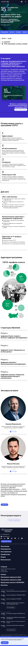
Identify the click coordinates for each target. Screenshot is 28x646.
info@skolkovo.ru (6, 536)
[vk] (11, 538)
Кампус (3, 574)
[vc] (18, 538)
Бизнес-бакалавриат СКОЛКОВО (14, 599)
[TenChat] (22, 538)
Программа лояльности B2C (11, 577)
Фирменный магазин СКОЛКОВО (12, 582)
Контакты (4, 585)
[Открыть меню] (25, 1)
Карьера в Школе (4, 570)
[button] (13, 448)
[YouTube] (8, 538)
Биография (14, 431)
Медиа (3, 557)
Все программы (10, 607)
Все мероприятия (11, 629)
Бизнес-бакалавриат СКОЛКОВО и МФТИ (16, 595)
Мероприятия (6, 549)
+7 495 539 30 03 (5, 534)
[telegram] (4, 538)
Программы (5, 546)
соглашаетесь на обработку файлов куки (14, 639)
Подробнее (4, 504)
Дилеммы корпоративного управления (15, 625)
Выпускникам (6, 560)
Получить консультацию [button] (14, 520)
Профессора (5, 554)
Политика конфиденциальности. (18, 635)
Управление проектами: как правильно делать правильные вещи (15, 603)
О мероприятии (4, 32)
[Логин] (22, 1)
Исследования (6, 551)
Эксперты (18, 32)
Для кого (12, 32)
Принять (4, 642)
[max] (1, 538)
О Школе (4, 567)
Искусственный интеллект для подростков (16, 591)
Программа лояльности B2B (11, 580)
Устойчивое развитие (4, 571)
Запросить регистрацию (20, 109)
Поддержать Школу (6, 541)
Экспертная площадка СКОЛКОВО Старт (16, 613)
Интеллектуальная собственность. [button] (6, 635)
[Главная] (5, 2)
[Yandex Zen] (15, 538)
